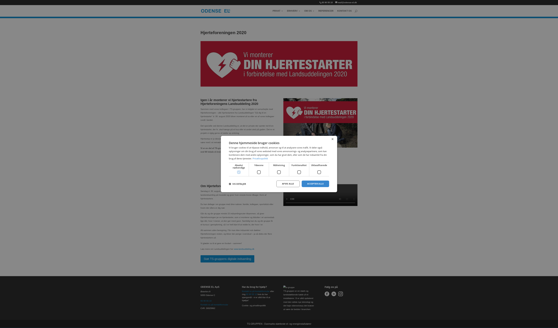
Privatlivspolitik (260, 158)
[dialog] (279, 164)
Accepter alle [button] (315, 183)
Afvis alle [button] (288, 183)
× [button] (332, 139)
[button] (237, 183)
